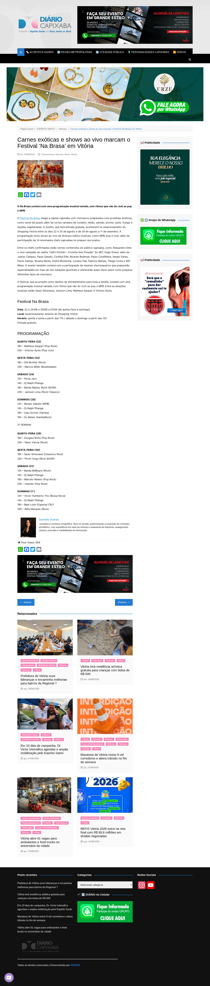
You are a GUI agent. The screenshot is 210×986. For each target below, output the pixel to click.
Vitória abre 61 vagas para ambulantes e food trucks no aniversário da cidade (40, 842)
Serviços (26, 670)
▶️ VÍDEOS (179, 52)
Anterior (27, 602)
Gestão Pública (49, 660)
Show (67, 154)
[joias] (105, 94)
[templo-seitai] (165, 291)
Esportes (97, 739)
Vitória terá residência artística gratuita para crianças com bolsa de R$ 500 (105, 670)
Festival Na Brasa (30, 218)
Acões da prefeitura (31, 818)
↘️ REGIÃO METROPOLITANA (74, 52)
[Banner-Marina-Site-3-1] (135, 24)
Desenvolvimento (30, 660)
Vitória (74, 154)
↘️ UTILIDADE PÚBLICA (110, 52)
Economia (106, 818)
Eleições (46, 735)
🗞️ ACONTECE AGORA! (39, 52)
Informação (122, 739)
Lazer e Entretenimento (92, 744)
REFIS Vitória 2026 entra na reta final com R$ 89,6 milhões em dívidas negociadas (103, 832)
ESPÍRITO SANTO (30, 739)
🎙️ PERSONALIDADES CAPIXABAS (148, 52)
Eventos (109, 739)
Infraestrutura (28, 665)
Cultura (85, 660)
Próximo (122, 602)
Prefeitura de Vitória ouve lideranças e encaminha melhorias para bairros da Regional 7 (44, 679)
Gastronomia (48, 154)
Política (58, 739)
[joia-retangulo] (165, 177)
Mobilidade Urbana (46, 665)
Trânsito (85, 749)
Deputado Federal (30, 735)
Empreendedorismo (30, 823)
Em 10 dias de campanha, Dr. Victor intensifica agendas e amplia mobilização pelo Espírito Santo (44, 749)
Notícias (59, 154)
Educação (97, 660)
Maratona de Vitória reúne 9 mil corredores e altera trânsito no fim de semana (104, 758)
